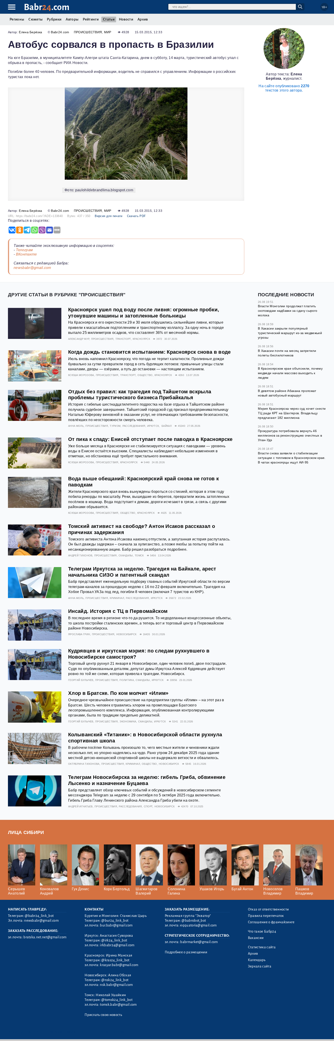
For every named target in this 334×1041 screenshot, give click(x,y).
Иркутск (153, 426)
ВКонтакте (26, 254)
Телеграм (24, 250)
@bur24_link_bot (114, 920)
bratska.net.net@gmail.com (44, 937)
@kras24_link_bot (115, 960)
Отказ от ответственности (268, 909)
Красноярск (141, 339)
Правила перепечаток (266, 916)
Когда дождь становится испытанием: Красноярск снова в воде (149, 352)
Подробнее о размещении (186, 952)
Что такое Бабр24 (262, 931)
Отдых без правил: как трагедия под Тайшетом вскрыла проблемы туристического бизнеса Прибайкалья (139, 395)
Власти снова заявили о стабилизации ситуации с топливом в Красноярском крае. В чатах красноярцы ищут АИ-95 (292, 457)
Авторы (72, 19)
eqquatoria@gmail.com (198, 925)
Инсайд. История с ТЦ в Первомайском (117, 611)
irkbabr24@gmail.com (117, 945)
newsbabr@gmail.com (32, 268)
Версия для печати (108, 216)
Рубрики (54, 19)
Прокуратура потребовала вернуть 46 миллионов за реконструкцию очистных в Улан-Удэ (290, 435)
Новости (126, 19)
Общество (145, 375)
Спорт (148, 806)
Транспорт (123, 339)
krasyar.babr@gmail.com (119, 965)
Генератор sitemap (111, 1031)
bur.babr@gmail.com (116, 925)
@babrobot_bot (194, 920)
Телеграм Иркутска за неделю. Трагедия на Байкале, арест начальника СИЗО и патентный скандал (142, 572)
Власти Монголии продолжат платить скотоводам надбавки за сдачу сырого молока (287, 310)
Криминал (117, 598)
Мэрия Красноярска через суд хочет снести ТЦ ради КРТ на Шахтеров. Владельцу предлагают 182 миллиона (292, 413)
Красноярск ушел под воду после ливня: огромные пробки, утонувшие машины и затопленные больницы (143, 313)
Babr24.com (60, 32)
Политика (127, 680)
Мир (107, 32)
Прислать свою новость (103, 1015)
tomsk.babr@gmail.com (118, 1004)
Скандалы (126, 555)
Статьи (109, 19)
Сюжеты (35, 19)
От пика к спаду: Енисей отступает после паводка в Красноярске (150, 439)
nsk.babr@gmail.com (116, 985)
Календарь (257, 960)
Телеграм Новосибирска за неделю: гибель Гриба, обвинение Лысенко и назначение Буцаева (146, 780)
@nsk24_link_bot (114, 980)
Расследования (133, 426)
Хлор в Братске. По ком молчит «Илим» (118, 693)
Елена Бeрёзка (30, 32)
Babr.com (47, 7)
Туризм (115, 426)
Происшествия (88, 32)
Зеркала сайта (259, 966)
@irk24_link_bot (114, 940)
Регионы (17, 19)
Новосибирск (126, 634)
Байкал (167, 426)
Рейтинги (91, 19)
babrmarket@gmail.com (199, 942)
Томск (139, 555)
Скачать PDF (136, 216)
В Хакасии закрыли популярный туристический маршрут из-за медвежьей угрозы (290, 333)
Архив (142, 19)
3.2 (36, 1031)
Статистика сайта (262, 947)
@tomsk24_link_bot (116, 1000)
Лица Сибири (26, 832)
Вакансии (256, 938)
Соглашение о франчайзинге (271, 922)
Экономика (128, 721)
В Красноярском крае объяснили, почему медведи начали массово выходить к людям (290, 373)
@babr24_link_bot (39, 916)
